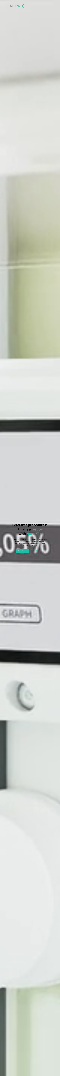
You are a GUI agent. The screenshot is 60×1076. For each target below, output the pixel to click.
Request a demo (22, 551)
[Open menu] (50, 6)
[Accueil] (16, 6)
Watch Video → (38, 551)
